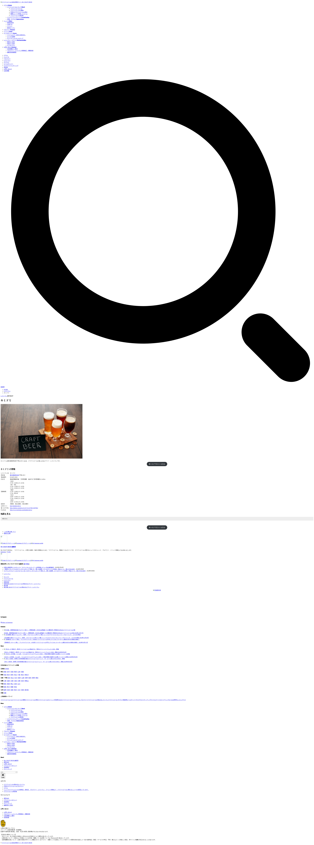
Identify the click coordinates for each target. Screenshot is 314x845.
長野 (26, 677)
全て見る (26, 564)
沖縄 (5, 693)
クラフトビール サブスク (115, 700)
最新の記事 (7, 533)
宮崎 (22, 690)
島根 (8, 684)
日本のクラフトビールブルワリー (14, 786)
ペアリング (165, 700)
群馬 (12, 674)
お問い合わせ (8, 69)
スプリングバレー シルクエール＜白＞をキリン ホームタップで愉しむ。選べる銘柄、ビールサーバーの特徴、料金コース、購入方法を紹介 (45, 571)
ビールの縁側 (11, 36)
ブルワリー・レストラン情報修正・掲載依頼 (20, 50)
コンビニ (179, 700)
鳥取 (5, 684)
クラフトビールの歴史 (32, 700)
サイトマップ (8, 769)
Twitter (9, 552)
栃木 (8, 674)
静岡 (33, 677)
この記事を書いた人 (10, 531)
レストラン (7, 60)
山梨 (23, 677)
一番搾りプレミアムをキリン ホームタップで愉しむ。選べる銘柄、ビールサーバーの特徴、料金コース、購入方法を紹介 (39, 569)
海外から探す (11, 43)
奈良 (22, 680)
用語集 (6, 67)
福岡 (5, 690)
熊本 (15, 690)
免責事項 (6, 767)
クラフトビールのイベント (46, 700)
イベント (9, 26)
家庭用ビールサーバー (129, 700)
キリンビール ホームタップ (15, 38)
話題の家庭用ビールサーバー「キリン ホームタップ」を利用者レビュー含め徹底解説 (29, 567)
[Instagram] (37, 543)
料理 (175, 700)
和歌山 (27, 680)
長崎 (12, 690)
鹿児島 (27, 690)
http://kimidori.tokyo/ (15, 506)
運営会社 (6, 762)
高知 (15, 687)
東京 (22, 674)
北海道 (7, 668)
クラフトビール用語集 (17, 15)
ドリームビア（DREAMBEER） (16, 35)
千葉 (19, 674)
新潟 (9, 677)
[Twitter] (8, 543)
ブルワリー (7, 58)
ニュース (6, 57)
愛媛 (12, 687)
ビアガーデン (11, 45)
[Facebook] (23, 543)
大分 (19, 690)
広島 (15, 684)
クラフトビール (8, 578)
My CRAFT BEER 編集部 (8, 546)
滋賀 (8, 680)
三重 (5, 680)
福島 (22, 671)
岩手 (8, 671)
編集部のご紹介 (8, 805)
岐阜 (30, 677)
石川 (16, 677)
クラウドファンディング (11, 65)
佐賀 (8, 690)
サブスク (6, 62)
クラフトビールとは (16, 8)
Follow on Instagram (7, 622)
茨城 (5, 674)
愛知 (37, 677)
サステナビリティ (141, 700)
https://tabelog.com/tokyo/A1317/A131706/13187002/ (24, 508)
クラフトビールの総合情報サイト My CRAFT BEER (17, 842)
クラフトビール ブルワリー (79, 700)
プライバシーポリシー (10, 765)
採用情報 (6, 817)
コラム (6, 55)
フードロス (159, 700)
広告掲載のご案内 (12, 49)
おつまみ (171, 700)
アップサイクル (151, 700)
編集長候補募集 (11, 52)
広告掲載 (6, 70)
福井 (19, 677)
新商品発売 (10, 22)
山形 (19, 671)
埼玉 (15, 674)
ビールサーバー (8, 64)
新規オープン (11, 28)
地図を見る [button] (4, 518)
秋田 (15, 671)
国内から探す (11, 42)
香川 (8, 687)
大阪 (15, 680)
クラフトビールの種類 (17, 10)
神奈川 (27, 674)
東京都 (12, 475)
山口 (19, 684)
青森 (5, 671)
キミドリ (6, 577)
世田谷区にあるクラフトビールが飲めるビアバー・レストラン (22, 583)
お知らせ (9, 24)
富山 (12, 677)
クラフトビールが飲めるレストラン (97, 700)
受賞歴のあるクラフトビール (62, 700)
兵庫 (19, 680)
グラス (184, 700)
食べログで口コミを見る (157, 464)
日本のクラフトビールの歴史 (18, 12)
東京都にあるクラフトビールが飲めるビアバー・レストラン (21, 587)
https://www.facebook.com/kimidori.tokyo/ (21, 510)
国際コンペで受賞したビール (18, 14)
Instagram (3, 552)
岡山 (12, 684)
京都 (12, 680)
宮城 (12, 671)
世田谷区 (16, 475)
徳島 (5, 687)
